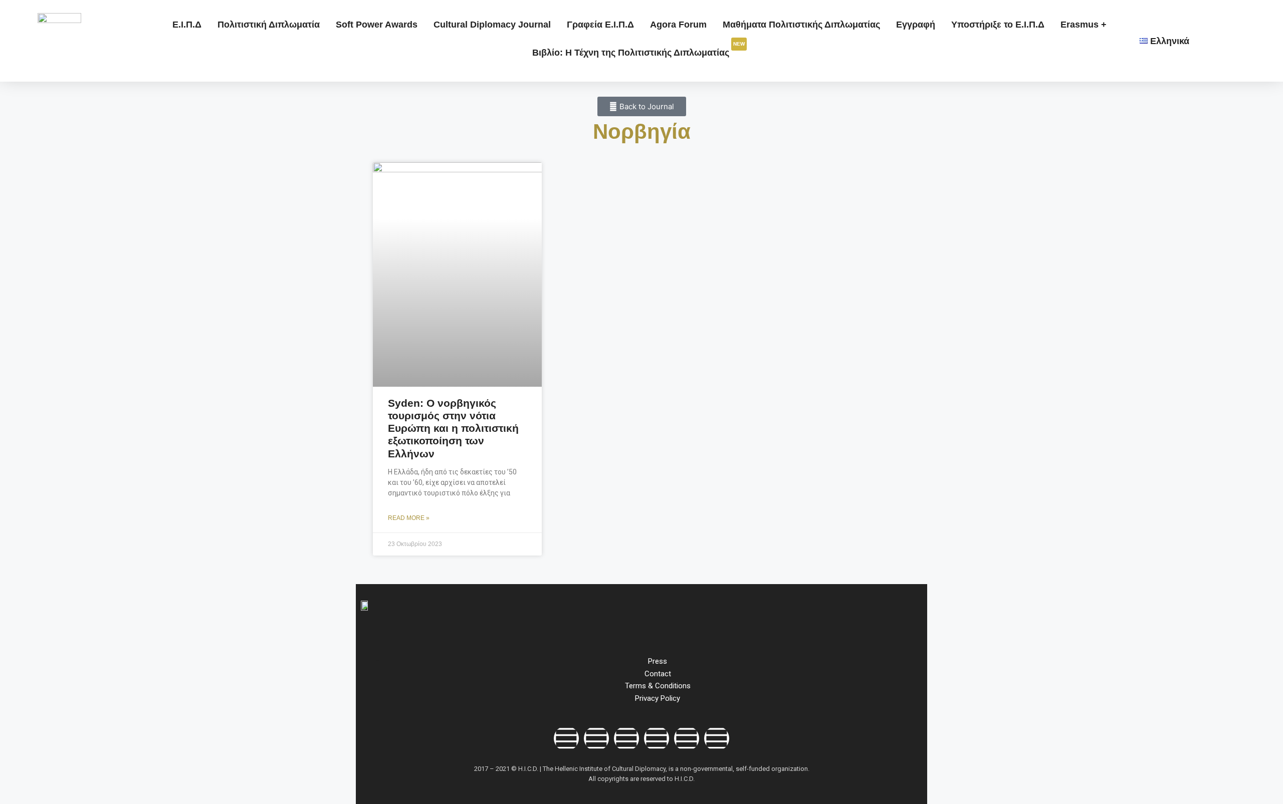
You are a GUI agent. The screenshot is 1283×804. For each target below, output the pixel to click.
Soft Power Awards (376, 25)
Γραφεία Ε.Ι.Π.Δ (600, 25)
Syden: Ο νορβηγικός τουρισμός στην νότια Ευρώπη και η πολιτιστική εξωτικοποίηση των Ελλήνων (453, 428)
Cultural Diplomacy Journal (492, 25)
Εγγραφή (915, 25)
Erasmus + (1083, 25)
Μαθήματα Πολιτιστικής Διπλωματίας (801, 25)
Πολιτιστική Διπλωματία (269, 25)
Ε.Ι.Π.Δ (186, 25)
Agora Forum (678, 25)
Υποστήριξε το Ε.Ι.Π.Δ (997, 25)
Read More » (409, 517)
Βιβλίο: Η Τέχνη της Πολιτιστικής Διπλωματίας (638, 49)
